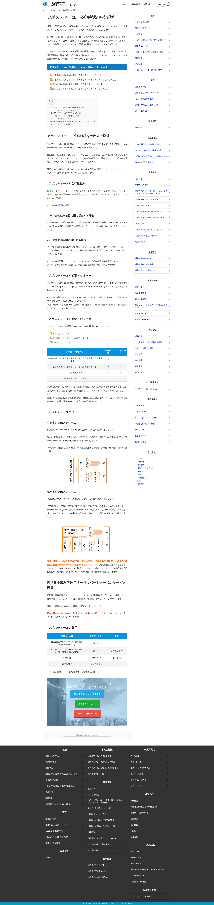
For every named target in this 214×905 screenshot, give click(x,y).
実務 (139, 481)
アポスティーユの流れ (62, 118)
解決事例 (141, 484)
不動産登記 (141, 478)
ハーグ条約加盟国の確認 (58, 205)
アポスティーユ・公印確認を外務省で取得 (67, 107)
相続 (139, 475)
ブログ (140, 459)
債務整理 (141, 465)
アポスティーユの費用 (62, 124)
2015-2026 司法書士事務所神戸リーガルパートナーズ (105, 903)
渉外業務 (141, 462)
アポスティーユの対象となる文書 (66, 116)
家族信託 (141, 471)
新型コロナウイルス (145, 468)
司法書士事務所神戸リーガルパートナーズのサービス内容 (73, 121)
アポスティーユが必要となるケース (67, 113)
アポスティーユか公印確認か (65, 110)
